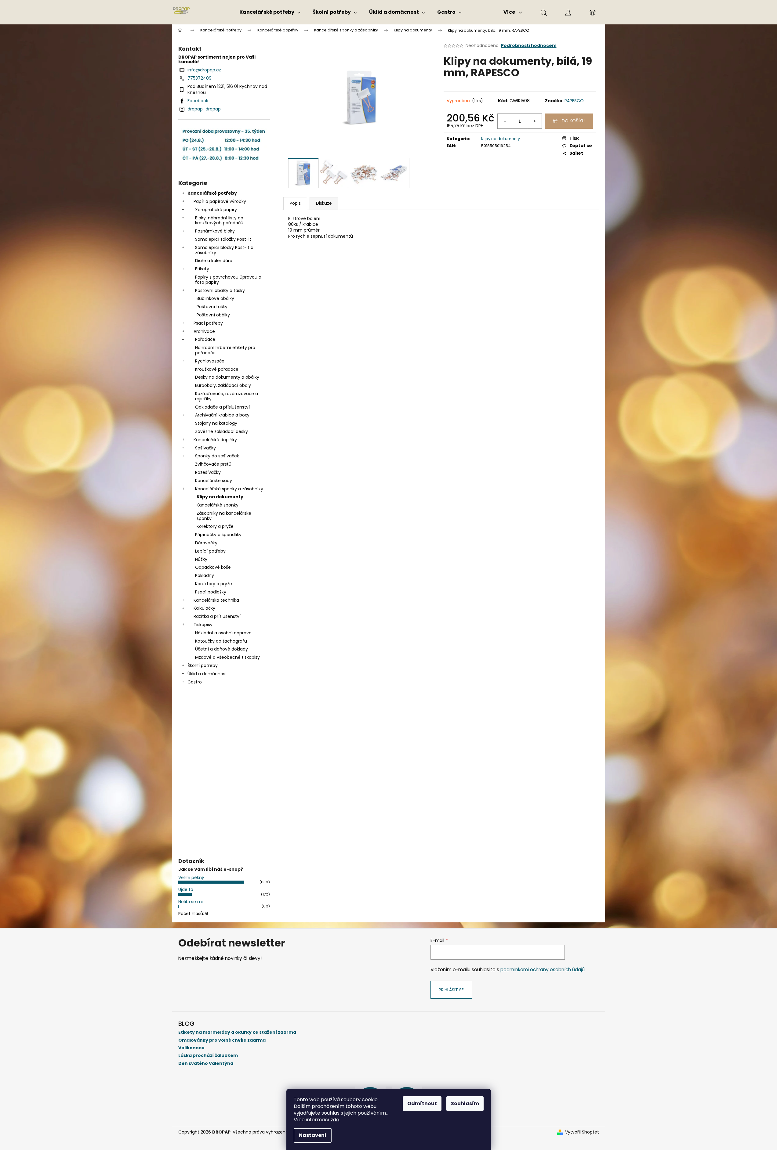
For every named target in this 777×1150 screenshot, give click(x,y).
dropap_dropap (204, 109)
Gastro (194, 682)
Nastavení (312, 1135)
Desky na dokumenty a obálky (227, 377)
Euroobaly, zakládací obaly (223, 385)
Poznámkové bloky (215, 231)
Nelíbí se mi (190, 902)
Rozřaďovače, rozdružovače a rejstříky (226, 396)
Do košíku (573, 121)
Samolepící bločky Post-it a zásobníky (224, 250)
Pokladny (204, 575)
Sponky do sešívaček (217, 456)
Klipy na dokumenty (220, 497)
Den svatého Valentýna (205, 1063)
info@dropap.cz (204, 70)
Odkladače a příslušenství (222, 407)
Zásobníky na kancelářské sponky (224, 515)
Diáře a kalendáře (213, 261)
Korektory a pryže (215, 526)
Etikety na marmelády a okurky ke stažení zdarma (237, 1032)
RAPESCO (574, 101)
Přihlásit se (451, 990)
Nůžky (201, 559)
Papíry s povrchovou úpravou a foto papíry (228, 279)
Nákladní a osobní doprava (223, 633)
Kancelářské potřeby (212, 193)
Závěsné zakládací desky (221, 431)
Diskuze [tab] (324, 203)
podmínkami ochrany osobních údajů (542, 969)
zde (335, 1119)
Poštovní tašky (212, 307)
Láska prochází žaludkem (208, 1055)
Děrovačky (206, 543)
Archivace (204, 331)
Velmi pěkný (191, 877)
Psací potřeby (208, 323)
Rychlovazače (209, 361)
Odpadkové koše (213, 567)
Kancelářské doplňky (215, 440)
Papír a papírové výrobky (220, 201)
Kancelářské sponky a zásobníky (229, 489)
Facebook (197, 101)
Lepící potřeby (210, 551)
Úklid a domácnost (207, 674)
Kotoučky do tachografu (221, 641)
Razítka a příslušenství (217, 616)
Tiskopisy (203, 625)
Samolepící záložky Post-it (223, 239)
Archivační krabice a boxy (222, 415)
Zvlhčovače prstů (213, 464)
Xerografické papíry (216, 210)
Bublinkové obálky (215, 298)
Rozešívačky (208, 472)
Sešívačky (205, 448)
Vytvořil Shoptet (582, 1132)
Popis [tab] (295, 203)
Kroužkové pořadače (216, 369)
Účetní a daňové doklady (221, 649)
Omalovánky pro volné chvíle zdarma (222, 1040)
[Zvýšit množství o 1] (534, 121)
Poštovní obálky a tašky (220, 290)
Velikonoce (191, 1048)
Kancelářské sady (213, 481)
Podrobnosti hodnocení (529, 46)
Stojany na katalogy (216, 423)
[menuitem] (270, 12)
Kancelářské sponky (217, 505)
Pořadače (205, 339)
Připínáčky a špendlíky (218, 535)
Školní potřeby (202, 665)
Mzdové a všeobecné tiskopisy (227, 657)
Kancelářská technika (216, 600)
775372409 (199, 78)
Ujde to (185, 889)
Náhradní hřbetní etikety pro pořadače (225, 350)
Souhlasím (465, 1103)
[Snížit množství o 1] (505, 121)
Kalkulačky (204, 608)
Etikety (202, 269)
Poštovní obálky (213, 315)
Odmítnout (422, 1103)
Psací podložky (210, 592)
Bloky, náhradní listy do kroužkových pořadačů (219, 220)
